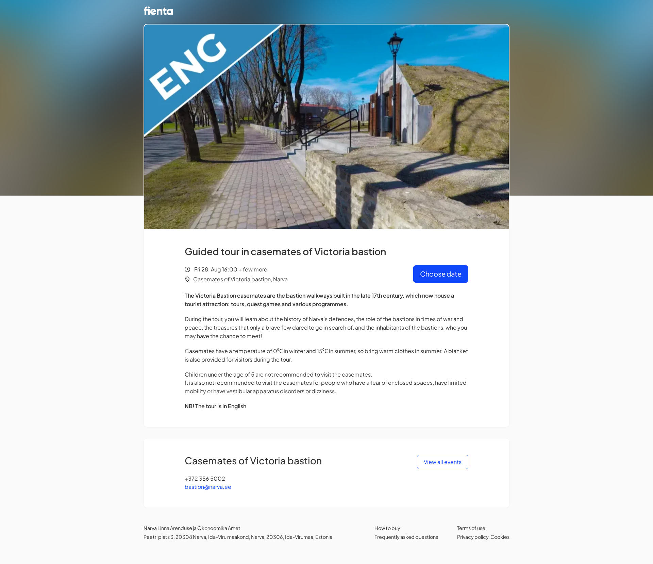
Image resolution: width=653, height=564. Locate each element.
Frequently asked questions (406, 537)
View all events (443, 461)
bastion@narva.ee (208, 486)
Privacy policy (472, 537)
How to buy (387, 528)
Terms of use (471, 528)
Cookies (499, 537)
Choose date (441, 273)
